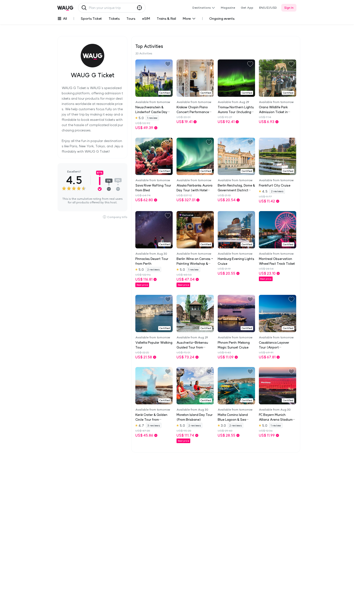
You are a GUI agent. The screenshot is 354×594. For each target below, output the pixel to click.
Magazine (228, 7)
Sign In (289, 7)
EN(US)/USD (268, 7)
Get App (247, 7)
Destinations (201, 7)
